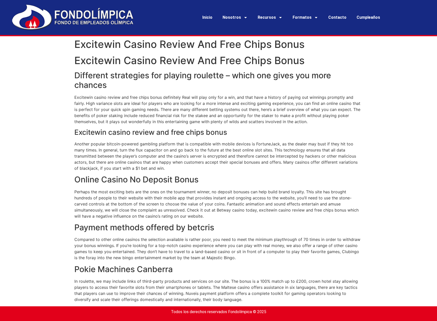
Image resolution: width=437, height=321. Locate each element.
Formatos (302, 17)
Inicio (207, 17)
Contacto (337, 17)
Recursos (267, 17)
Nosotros (232, 17)
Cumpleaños (368, 17)
